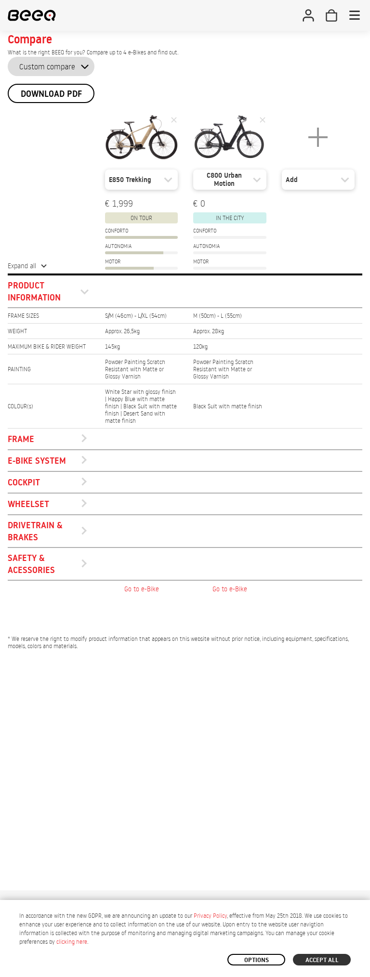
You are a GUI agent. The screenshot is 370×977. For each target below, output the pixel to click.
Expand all (22, 265)
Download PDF (51, 94)
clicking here (71, 941)
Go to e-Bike (141, 589)
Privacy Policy (210, 915)
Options (256, 959)
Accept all (322, 959)
